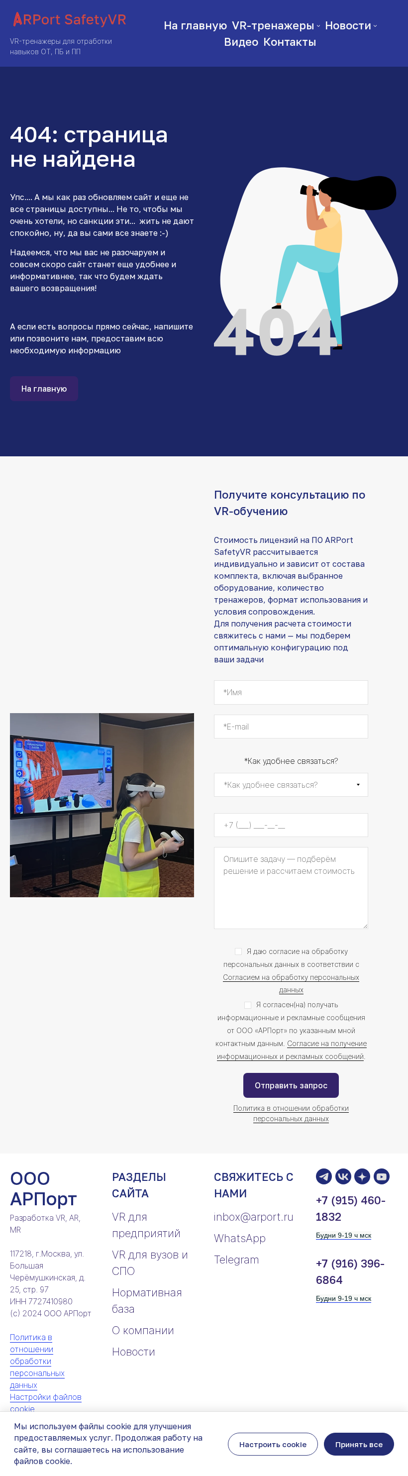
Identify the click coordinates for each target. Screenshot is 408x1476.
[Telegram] (324, 1176)
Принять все (359, 1444)
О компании (143, 1330)
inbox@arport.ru (254, 1216)
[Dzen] (362, 1176)
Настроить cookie (272, 1444)
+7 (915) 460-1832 (351, 1208)
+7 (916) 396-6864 (350, 1271)
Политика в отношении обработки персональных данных (37, 1361)
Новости (133, 1351)
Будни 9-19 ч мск (343, 1235)
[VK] (343, 1176)
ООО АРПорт (43, 1188)
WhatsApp (240, 1238)
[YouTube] (382, 1176)
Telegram (236, 1259)
